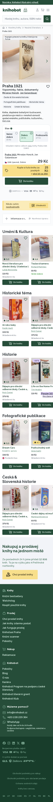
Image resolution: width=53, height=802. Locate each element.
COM (19, 796)
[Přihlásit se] (37, 10)
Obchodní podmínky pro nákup (26, 773)
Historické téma (17, 293)
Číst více (6, 121)
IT (30, 796)
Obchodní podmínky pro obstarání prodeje (26, 779)
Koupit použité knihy (14, 605)
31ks (30, 146)
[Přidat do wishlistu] (48, 86)
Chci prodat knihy (12, 619)
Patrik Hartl (7, 328)
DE (13, 796)
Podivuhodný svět (40, 448)
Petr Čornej (7, 393)
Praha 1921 (42, 146)
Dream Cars (8, 448)
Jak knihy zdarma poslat (16, 623)
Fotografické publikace (23, 416)
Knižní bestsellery (12, 596)
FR (39, 796)
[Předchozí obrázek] (6, 61)
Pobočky (7, 641)
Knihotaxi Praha (11, 632)
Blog (5, 673)
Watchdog (8, 600)
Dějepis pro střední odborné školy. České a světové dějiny (14, 389)
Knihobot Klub (10, 698)
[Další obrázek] (46, 61)
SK (4, 796)
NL (34, 796)
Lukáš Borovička (9, 270)
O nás (5, 677)
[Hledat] (47, 18)
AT (8, 796)
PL (49, 796)
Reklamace (8, 655)
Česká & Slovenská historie (19, 479)
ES (25, 796)
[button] (26, 58)
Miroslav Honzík (10, 93)
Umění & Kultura (17, 231)
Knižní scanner (10, 636)
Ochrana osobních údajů (26, 784)
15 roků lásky (9, 325)
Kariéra (6, 682)
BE (44, 796)
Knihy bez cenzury (26, 789)
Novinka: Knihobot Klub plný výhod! (20, 2)
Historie (9, 354)
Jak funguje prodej (13, 627)
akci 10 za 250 (40, 174)
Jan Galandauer (28, 93)
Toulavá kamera (40, 263)
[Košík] (42, 10)
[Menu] (48, 10)
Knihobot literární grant (16, 694)
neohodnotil (12, 207)
